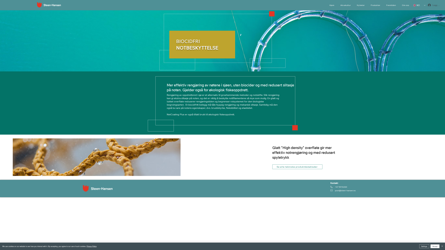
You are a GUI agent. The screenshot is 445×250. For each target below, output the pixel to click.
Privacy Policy (92, 246)
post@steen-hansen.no (345, 190)
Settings (424, 246)
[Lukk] (442, 246)
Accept (434, 246)
